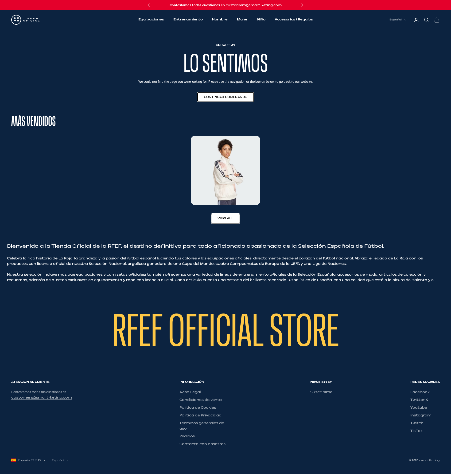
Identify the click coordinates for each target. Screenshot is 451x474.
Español (395, 19)
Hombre (220, 20)
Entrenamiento (188, 20)
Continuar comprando (225, 97)
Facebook (420, 392)
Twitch (417, 423)
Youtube (418, 408)
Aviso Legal (190, 392)
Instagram (420, 415)
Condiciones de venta (200, 400)
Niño (261, 20)
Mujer (242, 20)
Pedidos (187, 436)
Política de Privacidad (200, 415)
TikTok (416, 431)
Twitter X (419, 400)
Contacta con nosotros (202, 444)
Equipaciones (151, 20)
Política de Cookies (197, 408)
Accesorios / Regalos (294, 20)
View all (225, 218)
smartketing (430, 460)
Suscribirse (321, 392)
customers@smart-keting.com (254, 5)
